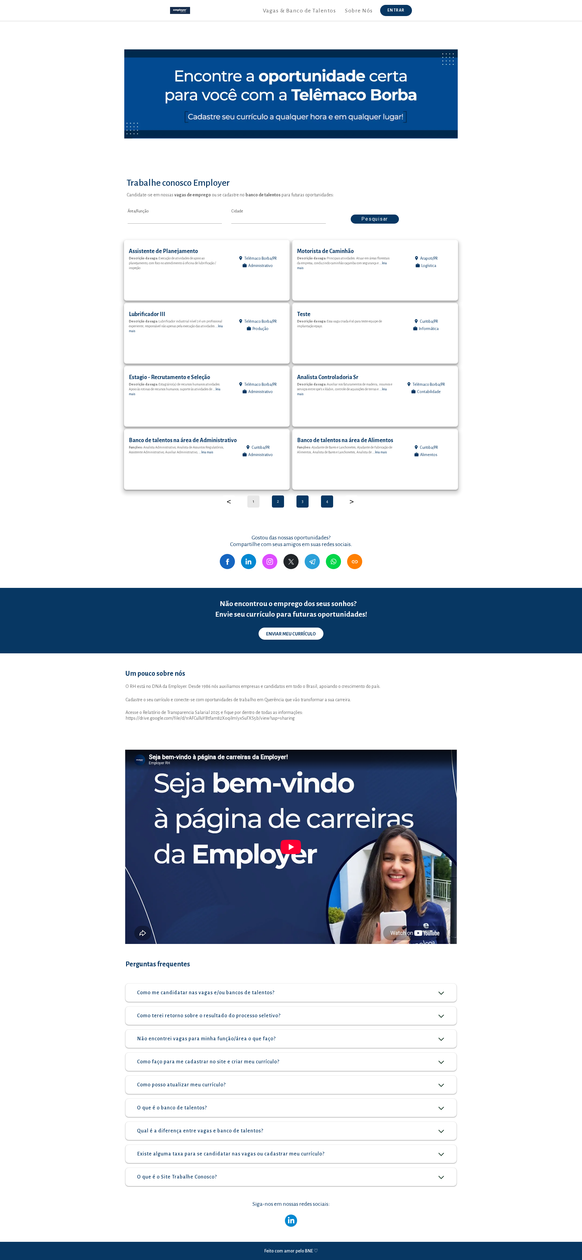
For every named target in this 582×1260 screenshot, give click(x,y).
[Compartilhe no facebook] (227, 561)
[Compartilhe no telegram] (312, 561)
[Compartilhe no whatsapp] (333, 561)
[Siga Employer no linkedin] (291, 1221)
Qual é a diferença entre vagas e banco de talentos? (200, 1131)
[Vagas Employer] (180, 10)
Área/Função (138, 211)
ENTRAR (396, 10)
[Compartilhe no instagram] (269, 561)
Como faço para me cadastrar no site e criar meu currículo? (208, 1062)
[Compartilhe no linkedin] (248, 561)
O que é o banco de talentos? (172, 1108)
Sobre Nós (359, 11)
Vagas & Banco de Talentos (299, 11)
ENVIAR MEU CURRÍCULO (291, 634)
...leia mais (206, 452)
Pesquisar (374, 219)
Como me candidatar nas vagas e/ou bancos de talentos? (206, 992)
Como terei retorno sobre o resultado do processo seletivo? (209, 1015)
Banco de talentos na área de (183, 440)
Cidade (237, 211)
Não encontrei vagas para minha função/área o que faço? (206, 1039)
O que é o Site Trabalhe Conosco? (177, 1177)
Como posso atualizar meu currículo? (181, 1085)
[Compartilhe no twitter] (291, 561)
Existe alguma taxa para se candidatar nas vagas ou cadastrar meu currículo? (231, 1154)
